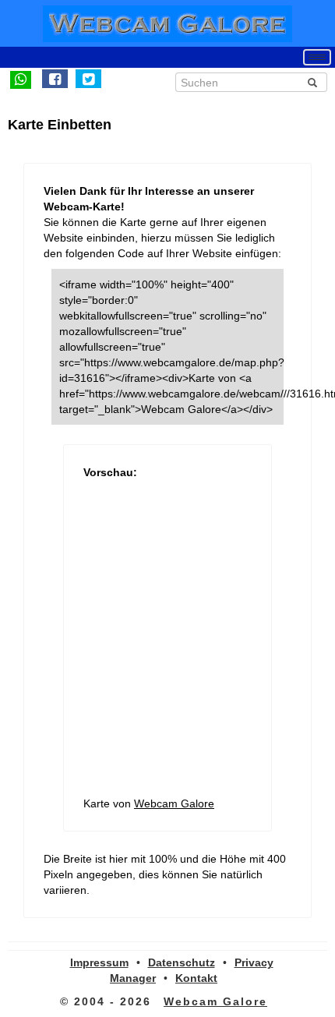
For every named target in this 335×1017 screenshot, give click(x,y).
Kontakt (196, 978)
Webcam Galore (174, 803)
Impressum (99, 962)
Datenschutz (181, 962)
